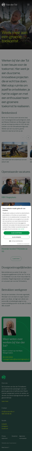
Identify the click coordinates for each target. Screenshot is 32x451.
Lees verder (21, 229)
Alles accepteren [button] (16, 233)
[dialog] (16, 225)
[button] (16, 241)
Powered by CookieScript (23, 243)
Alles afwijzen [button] (16, 237)
